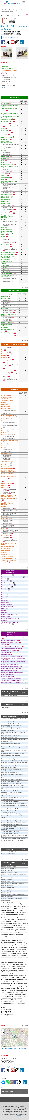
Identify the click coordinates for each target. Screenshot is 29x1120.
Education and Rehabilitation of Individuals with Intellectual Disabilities (10, 375)
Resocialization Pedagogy (7, 254)
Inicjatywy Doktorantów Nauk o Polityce (11, 728)
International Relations (7, 194)
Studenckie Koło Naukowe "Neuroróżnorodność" (13, 803)
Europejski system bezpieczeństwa (7, 459)
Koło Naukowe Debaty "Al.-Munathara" (11, 745)
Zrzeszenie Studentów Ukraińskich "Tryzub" (12, 840)
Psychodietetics (6, 152)
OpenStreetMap (20, 1046)
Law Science (4, 596)
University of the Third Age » (9, 77)
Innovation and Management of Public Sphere (9, 182)
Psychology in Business (8, 370)
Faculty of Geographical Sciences (9, 872)
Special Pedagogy (6, 372)
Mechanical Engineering (7, 606)
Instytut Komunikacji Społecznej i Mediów (11, 898)
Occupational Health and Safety (9, 670)
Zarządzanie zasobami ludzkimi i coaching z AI (9, 561)
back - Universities (11, 1091)
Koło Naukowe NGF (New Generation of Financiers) (14, 760)
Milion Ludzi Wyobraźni (7, 789)
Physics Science (5, 616)
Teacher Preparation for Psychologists (11, 678)
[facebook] (3, 43)
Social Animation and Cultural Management (9, 225)
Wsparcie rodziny (6, 281)
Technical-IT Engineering (7, 333)
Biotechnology (5, 130)
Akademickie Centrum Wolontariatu (10, 723)
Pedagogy (3, 219)
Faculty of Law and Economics (9, 877)
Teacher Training (6, 451)
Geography (4, 175)
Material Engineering (6, 322)
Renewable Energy (7, 533)
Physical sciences (6, 587)
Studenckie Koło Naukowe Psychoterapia (11, 824)
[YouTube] (12, 43)
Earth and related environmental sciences (12, 577)
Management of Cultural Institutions (10, 664)
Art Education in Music (7, 121)
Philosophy (4, 227)
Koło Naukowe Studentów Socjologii (10, 781)
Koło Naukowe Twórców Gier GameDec (11, 783)
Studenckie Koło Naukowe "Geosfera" (10, 801)
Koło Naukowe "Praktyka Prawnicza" (10, 735)
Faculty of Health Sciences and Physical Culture (13, 874)
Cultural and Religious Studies (9, 590)
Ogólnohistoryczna (7, 449)
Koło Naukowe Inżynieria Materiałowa (10, 755)
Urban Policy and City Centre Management (12, 682)
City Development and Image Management (9, 185)
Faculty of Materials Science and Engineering (12, 883)
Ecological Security (7, 205)
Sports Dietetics (6, 154)
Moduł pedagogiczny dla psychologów (11, 668)
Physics (3, 236)
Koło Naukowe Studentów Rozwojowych (11, 779)
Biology (3, 128)
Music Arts (4, 608)
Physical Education (6, 229)
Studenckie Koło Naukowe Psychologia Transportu (14, 822)
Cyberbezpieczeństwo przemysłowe (10, 648)
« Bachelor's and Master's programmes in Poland (13, 9)
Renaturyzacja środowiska (8, 436)
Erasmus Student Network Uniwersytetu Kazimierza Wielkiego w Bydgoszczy (11, 726)
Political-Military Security (8, 209)
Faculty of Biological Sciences (8, 866)
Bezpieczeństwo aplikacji (8, 310)
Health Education (5, 654)
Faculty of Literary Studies (8, 881)
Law (2, 350)
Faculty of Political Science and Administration (13, 894)
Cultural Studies (5, 139)
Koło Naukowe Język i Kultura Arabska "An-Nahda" (14, 757)
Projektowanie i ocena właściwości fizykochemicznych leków (10, 242)
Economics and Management (9, 650)
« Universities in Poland (7, 11)
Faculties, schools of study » (9, 85)
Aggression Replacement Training (10, 642)
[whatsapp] (8, 1084)
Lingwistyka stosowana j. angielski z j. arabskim (7, 467)
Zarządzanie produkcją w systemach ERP (8, 320)
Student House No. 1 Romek (8, 852)
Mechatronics (4, 296)
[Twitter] (21, 1083)
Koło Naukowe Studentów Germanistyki (11, 777)
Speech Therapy (5, 271)
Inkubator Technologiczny (7, 730)
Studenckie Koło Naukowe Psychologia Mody (12, 821)
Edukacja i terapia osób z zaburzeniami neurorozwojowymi (10, 379)
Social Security (6, 211)
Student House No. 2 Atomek (8, 853)
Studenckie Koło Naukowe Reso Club (10, 826)
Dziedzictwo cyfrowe (6, 428)
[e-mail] (12, 1084)
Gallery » (3, 46)
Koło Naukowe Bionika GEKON (9, 741)
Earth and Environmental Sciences (10, 592)
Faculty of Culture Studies (7, 870)
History (3, 179)
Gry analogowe (6, 171)
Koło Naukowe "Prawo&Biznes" (9, 737)
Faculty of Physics (6, 892)
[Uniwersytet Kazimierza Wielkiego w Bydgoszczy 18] (6, 53)
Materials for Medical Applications (6, 325)
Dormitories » (5, 83)
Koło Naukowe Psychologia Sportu (10, 772)
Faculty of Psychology (7, 896)
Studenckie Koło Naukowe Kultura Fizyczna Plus (13, 814)
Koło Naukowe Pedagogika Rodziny (10, 765)
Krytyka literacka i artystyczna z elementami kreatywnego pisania (10, 248)
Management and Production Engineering (8, 315)
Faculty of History (5, 876)
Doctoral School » (6, 74)
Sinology (3, 263)
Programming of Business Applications (8, 303)
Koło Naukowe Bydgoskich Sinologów (10, 743)
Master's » (4, 72)
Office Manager (6, 190)
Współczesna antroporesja (9, 438)
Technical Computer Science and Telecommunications (9, 623)
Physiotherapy (5, 352)
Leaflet (14, 1046)
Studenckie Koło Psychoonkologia (10, 831)
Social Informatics (5, 265)
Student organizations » (7, 81)
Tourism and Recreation (7, 273)
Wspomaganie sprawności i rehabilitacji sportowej (9, 526)
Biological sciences (6, 575)
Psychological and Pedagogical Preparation (12, 672)
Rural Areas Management (8, 676)
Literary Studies (5, 602)
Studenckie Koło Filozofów (8, 799)
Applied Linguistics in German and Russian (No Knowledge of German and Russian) (10, 118)
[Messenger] (3, 1084)
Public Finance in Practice (8, 674)
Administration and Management (9, 640)
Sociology (3, 269)
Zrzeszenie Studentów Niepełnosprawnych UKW (13, 838)
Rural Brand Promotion (8, 192)
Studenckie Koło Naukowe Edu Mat (10, 809)
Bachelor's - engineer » (7, 68)
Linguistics (4, 579)
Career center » (5, 79)
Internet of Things (7, 413)
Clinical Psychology (7, 359)
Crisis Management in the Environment (11, 646)
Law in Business (5, 199)
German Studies (5, 177)
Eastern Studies (5, 156)
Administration (5, 103)
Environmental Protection (7, 164)
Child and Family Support (8, 508)
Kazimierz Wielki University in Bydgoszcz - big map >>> (14, 1049)
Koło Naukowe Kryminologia (8, 759)
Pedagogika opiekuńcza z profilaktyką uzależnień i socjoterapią (7, 216)
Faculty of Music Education (8, 887)
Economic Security (7, 207)
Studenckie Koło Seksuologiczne (9, 833)
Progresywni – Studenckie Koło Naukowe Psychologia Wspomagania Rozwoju (11, 793)
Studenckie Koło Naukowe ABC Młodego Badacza (14, 805)
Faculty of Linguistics (6, 879)
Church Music (6, 123)
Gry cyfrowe (5, 173)
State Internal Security (8, 212)
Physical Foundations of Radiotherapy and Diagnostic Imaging (8, 233)
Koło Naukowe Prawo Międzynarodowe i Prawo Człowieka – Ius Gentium (13, 770)
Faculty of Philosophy (6, 891)
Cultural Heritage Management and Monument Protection (10, 136)
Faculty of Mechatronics (7, 885)
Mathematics (4, 201)
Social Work (4, 267)
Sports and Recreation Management (8, 521)
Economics (4, 158)
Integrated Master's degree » (9, 70)
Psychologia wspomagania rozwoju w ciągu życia (10, 364)
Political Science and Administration (10, 618)
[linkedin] (22, 43)
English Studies (5, 162)
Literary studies (5, 581)
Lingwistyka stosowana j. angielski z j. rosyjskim (7, 474)
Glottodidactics (6, 246)
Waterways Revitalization (7, 335)
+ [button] (3, 1030)
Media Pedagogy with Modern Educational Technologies (8, 496)
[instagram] (17, 43)
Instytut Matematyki (6, 900)
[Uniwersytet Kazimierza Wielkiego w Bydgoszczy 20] (22, 53)
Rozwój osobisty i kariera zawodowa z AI (7, 257)
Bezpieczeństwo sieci (7, 312)
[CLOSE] (18, 1116)
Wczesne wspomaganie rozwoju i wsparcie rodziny (9, 276)
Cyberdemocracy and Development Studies (6, 142)
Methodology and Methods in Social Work (12, 666)
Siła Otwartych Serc (6, 795)
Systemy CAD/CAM (7, 317)
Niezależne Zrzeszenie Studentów (10, 790)
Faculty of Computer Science (8, 868)
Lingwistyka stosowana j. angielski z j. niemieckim (7, 470)
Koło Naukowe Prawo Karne (8, 767)
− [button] (3, 1032)
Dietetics (3, 150)
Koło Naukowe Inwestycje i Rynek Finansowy (12, 753)
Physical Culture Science (7, 614)
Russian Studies (5, 259)
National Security (5, 203)
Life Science (4, 598)
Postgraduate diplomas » (8, 75)
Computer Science (6, 298)
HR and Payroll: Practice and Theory (10, 656)
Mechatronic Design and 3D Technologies (9, 493)
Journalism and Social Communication (7, 197)
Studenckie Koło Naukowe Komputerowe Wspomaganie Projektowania (11, 811)
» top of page (24, 94)
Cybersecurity (6, 300)
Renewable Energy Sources (8, 252)
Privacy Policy (9, 1112)
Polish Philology (5, 244)
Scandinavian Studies (6, 261)
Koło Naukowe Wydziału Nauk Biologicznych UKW (14, 787)
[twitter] (8, 43)
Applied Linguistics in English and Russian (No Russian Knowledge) (9, 112)
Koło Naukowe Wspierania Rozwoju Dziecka (12, 785)
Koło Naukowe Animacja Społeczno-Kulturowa (13, 739)
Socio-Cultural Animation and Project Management (9, 514)
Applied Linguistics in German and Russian (8, 398)
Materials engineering (6, 583)
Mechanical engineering (7, 584)
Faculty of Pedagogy (6, 889)
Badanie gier (5, 169)
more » (23, 571)
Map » (2, 1064)
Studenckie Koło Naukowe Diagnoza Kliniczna (13, 807)
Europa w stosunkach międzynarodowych (7, 456)
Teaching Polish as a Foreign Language (11, 680)
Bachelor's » (4, 66)
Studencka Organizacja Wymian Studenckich (12, 797)
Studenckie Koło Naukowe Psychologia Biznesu (13, 819)
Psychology (4, 357)
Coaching (3, 644)
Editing (3, 160)
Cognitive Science (6, 132)
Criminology (4, 134)
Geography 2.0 (5, 652)
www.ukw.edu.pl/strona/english (10, 37)
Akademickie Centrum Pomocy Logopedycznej (13, 722)
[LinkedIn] (25, 1084)
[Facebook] (16, 1084)
